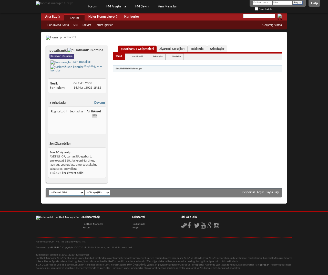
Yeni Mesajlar (167, 6)
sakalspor (56, 169)
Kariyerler (131, 16)
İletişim (136, 227)
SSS (75, 24)
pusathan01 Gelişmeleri (137, 49)
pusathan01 (137, 57)
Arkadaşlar (217, 49)
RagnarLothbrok (62, 111)
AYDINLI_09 (57, 156)
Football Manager (93, 224)
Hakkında (197, 49)
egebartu (86, 156)
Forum (92, 6)
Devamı (99, 102)
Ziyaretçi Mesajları (171, 49)
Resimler (176, 57)
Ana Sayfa (52, 16)
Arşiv (260, 192)
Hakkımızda (138, 224)
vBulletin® (56, 247)
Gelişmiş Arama (272, 24)
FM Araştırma (116, 6)
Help (314, 3)
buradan (264, 264)
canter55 (73, 156)
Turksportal (247, 192)
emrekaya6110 (60, 160)
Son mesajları (82, 62)
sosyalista (70, 169)
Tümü (119, 56)
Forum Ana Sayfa (58, 24)
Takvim (86, 24)
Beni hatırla (265, 9)
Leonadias (76, 111)
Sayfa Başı (272, 192)
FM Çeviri (142, 6)
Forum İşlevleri (104, 24)
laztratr (54, 164)
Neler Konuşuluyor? (103, 16)
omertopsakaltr (86, 164)
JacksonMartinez (82, 160)
